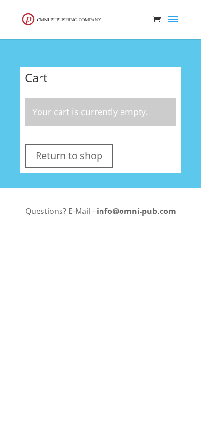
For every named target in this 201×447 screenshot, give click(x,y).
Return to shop (69, 155)
